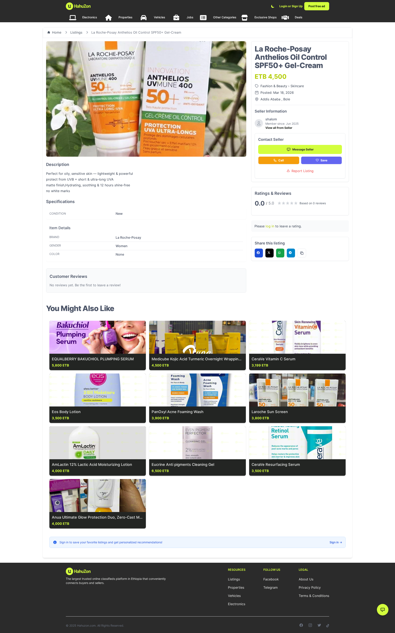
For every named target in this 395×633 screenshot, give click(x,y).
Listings (76, 32)
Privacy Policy (310, 587)
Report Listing (303, 171)
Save (324, 160)
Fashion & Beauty (274, 86)
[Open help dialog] (382, 609)
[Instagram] (310, 625)
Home (56, 32)
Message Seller (303, 149)
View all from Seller (278, 127)
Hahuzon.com (86, 625)
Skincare (297, 86)
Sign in (336, 542)
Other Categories (224, 17)
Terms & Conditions (314, 596)
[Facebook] (301, 625)
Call (281, 160)
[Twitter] (319, 625)
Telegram (270, 587)
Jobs (190, 17)
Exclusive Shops (265, 17)
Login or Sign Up (291, 6)
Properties (125, 17)
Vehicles (159, 17)
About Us (306, 579)
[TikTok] (327, 625)
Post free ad (316, 6)
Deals (298, 17)
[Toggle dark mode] (273, 6)
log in (270, 226)
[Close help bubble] (378, 601)
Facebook (271, 579)
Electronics (89, 17)
